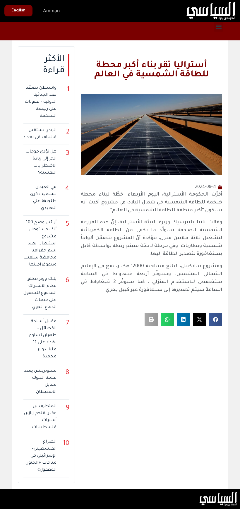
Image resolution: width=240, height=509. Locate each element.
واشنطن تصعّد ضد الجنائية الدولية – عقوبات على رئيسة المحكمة (40, 102)
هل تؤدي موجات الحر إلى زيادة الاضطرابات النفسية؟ (40, 162)
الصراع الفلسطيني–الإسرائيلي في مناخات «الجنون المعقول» (40, 456)
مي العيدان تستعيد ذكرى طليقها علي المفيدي (43, 198)
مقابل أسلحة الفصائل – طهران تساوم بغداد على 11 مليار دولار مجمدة (42, 339)
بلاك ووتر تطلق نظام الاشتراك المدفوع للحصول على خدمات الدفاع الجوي (39, 293)
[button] (218, 27)
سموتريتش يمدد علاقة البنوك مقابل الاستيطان (40, 382)
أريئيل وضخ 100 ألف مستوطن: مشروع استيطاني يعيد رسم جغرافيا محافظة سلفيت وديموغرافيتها (39, 243)
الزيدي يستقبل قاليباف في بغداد (39, 134)
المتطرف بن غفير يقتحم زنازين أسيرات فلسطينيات (40, 417)
